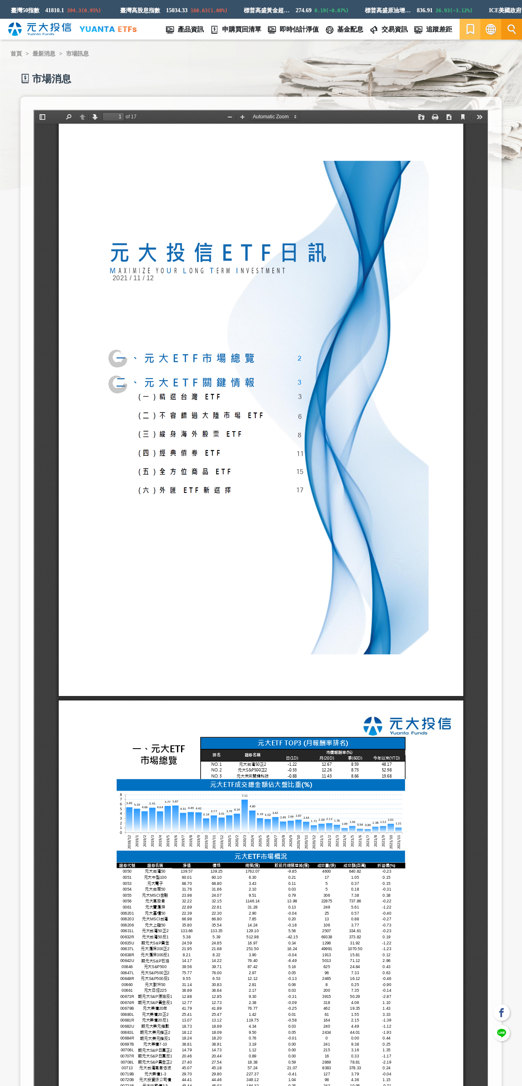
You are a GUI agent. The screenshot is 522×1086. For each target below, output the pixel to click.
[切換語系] (490, 29)
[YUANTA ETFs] (108, 29)
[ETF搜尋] (511, 29)
